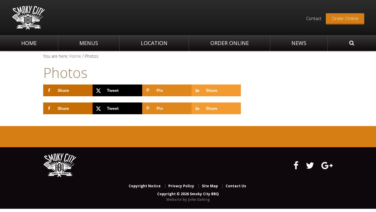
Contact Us (236, 186)
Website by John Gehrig (188, 199)
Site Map (210, 186)
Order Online (345, 18)
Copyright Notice (145, 186)
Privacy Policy (181, 186)
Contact (313, 18)
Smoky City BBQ (28, 17)
